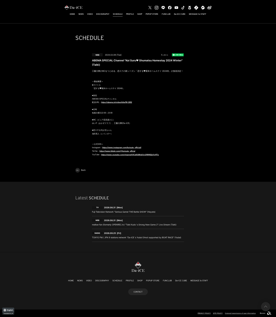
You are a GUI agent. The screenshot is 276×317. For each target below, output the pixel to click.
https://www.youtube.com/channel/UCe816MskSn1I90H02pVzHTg (130, 155)
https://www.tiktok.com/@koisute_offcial (117, 151)
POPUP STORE (152, 14)
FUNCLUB (166, 14)
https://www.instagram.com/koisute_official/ (121, 147)
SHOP (139, 14)
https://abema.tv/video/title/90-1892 (116, 102)
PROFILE (130, 14)
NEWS (81, 14)
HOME (72, 14)
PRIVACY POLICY (204, 313)
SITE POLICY (218, 313)
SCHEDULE (118, 14)
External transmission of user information (240, 313)
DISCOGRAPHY (102, 14)
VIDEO (90, 14)
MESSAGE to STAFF (197, 14)
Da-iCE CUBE (179, 14)
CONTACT (138, 292)
